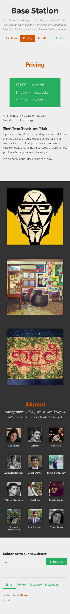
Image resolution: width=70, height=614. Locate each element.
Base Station (35, 10)
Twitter (22, 584)
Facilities (11, 38)
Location (43, 38)
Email (59, 38)
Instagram (51, 584)
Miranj (23, 595)
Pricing (27, 38)
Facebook (35, 584)
